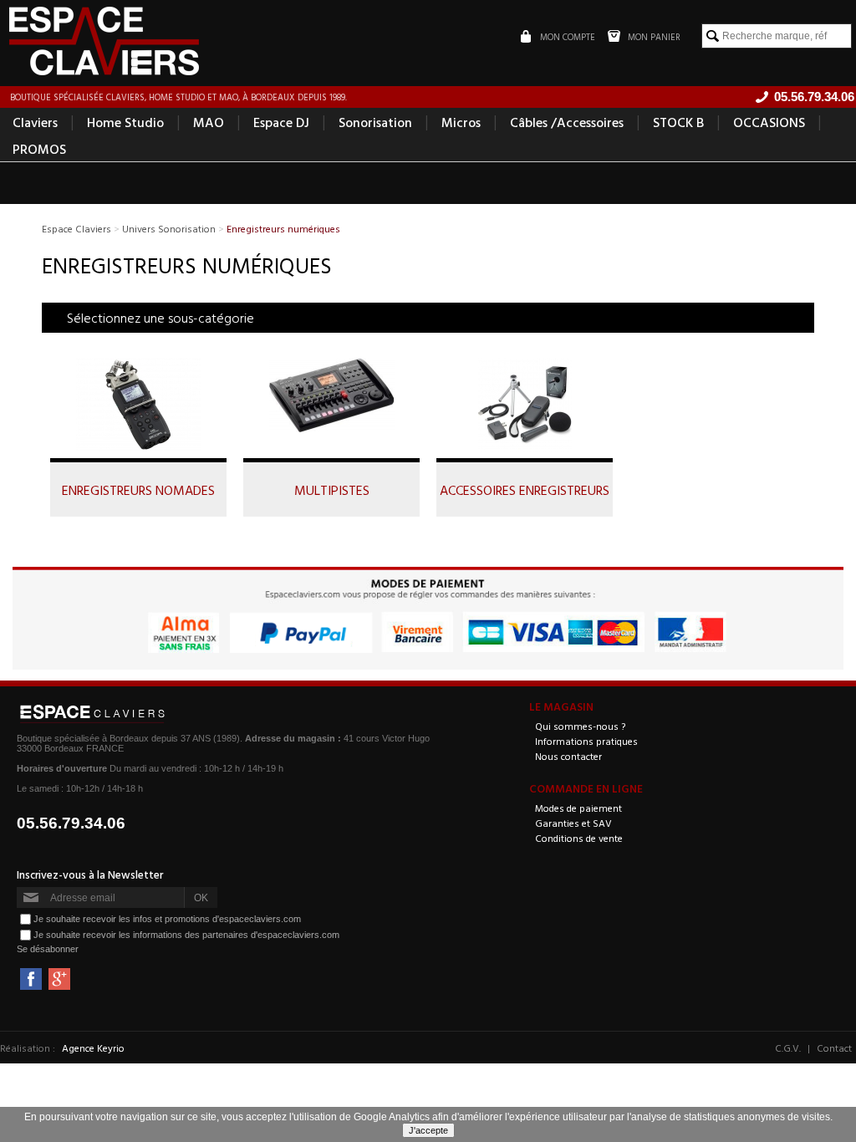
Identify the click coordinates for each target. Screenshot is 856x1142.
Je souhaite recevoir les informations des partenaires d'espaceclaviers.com (186, 935)
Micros (461, 122)
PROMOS (39, 149)
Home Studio (125, 122)
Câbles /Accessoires (567, 122)
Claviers (35, 122)
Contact (834, 1047)
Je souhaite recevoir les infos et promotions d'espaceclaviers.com (167, 919)
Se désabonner (48, 949)
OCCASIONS (769, 122)
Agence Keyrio (93, 1047)
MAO (208, 122)
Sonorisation (375, 122)
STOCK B (678, 122)
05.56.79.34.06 (71, 823)
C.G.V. (788, 1047)
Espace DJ (281, 122)
